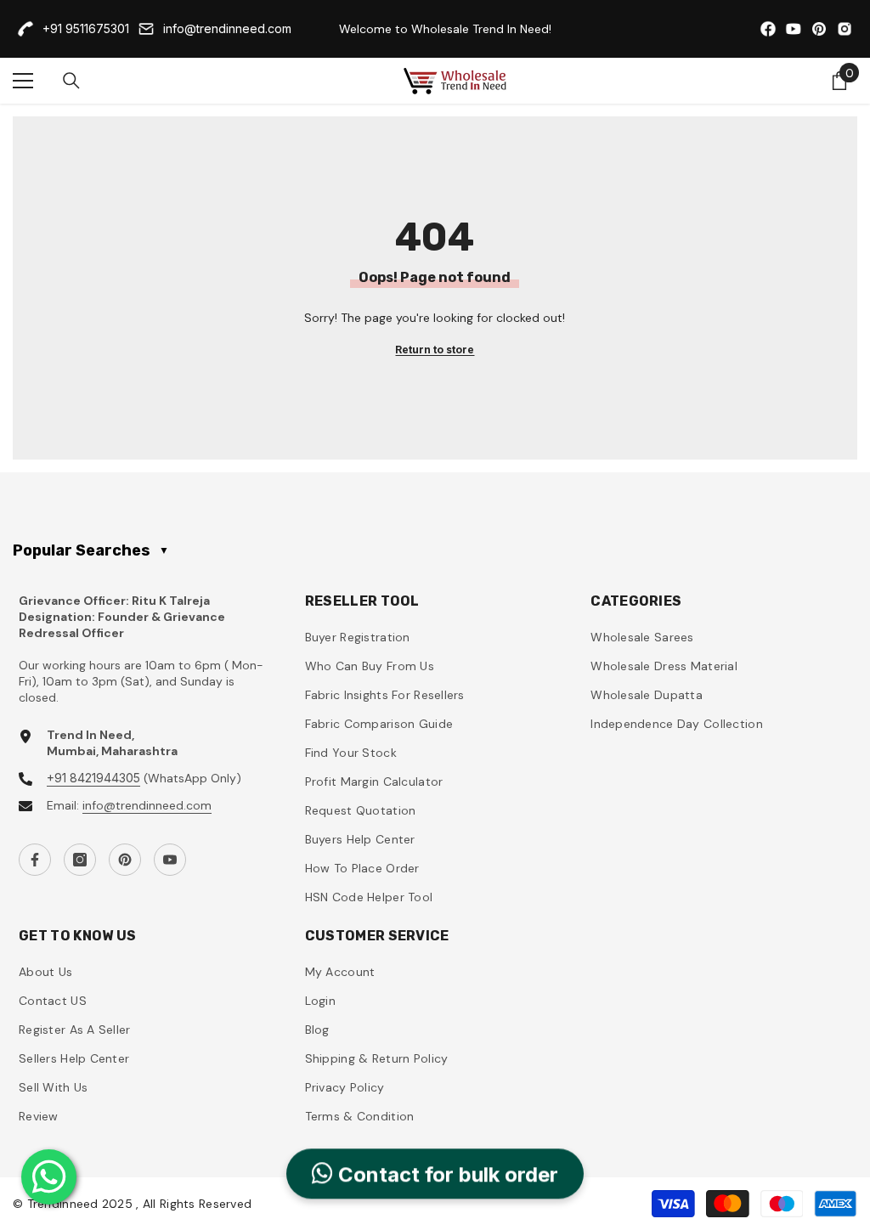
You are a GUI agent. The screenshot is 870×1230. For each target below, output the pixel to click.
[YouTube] (170, 860)
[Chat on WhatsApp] (48, 1177)
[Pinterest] (125, 860)
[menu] (23, 81)
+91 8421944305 (93, 777)
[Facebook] (35, 860)
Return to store (434, 349)
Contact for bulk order (445, 1176)
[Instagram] (80, 860)
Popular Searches (91, 550)
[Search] (71, 81)
